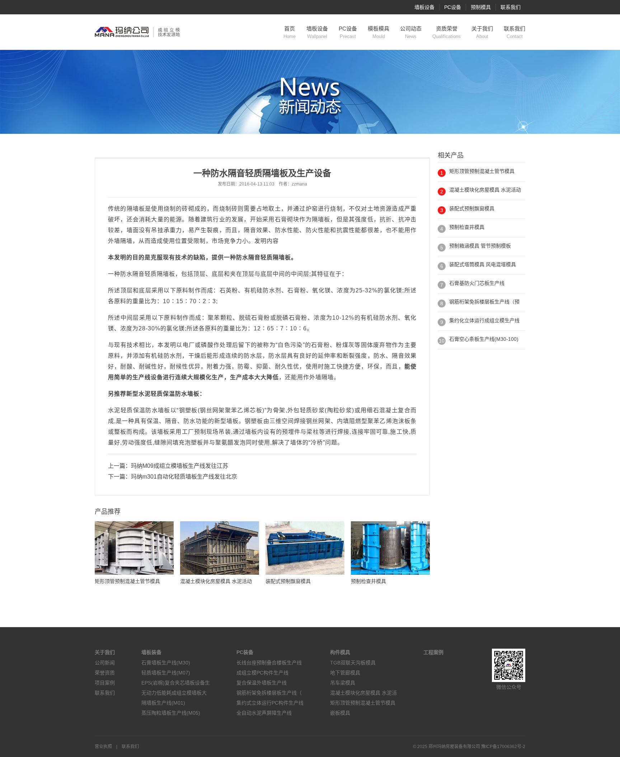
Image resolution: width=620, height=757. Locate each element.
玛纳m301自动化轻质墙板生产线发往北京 (184, 477)
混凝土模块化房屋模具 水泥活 (363, 693)
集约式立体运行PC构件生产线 (270, 703)
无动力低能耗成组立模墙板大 (174, 693)
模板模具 (378, 32)
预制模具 (481, 7)
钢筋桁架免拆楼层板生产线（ (269, 693)
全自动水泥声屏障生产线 (264, 713)
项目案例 (105, 683)
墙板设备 (424, 7)
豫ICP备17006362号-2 (503, 746)
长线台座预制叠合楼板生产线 (269, 663)
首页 (289, 32)
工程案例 (433, 652)
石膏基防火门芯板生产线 (476, 283)
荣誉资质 (105, 673)
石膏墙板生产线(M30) (165, 663)
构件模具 (340, 652)
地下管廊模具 (345, 673)
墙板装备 (151, 652)
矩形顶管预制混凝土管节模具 (482, 171)
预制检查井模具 (466, 227)
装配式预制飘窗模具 (471, 208)
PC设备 (452, 7)
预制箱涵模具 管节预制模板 (480, 246)
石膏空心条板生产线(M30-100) (483, 339)
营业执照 (103, 746)
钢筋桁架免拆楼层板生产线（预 (484, 302)
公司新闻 (105, 663)
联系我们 (511, 7)
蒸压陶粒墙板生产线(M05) (170, 713)
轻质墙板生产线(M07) (165, 673)
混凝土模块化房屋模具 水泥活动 (485, 190)
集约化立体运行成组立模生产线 (484, 320)
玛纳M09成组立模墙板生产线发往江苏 (179, 466)
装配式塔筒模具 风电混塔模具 (482, 264)
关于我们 (482, 32)
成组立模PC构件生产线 (262, 673)
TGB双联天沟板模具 (353, 663)
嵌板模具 (340, 713)
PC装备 (244, 652)
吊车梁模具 (342, 683)
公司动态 (411, 32)
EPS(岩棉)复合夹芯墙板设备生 (175, 683)
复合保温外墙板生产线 (261, 683)
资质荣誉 (446, 32)
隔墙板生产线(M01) (163, 703)
